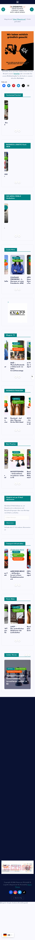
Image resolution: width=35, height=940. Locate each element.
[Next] (19, 130)
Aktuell (16, 258)
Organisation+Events (18, 611)
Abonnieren (10, 523)
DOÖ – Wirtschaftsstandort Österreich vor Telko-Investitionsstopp (17, 367)
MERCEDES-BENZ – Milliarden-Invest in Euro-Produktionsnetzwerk (17, 575)
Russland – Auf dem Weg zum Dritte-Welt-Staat (16, 420)
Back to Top (18, 898)
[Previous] (15, 130)
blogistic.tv (18, 346)
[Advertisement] (17, 781)
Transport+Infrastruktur (18, 349)
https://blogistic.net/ (19, 19)
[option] (17, 270)
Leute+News (18, 260)
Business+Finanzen (18, 402)
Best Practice (18, 454)
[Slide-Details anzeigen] (17, 312)
